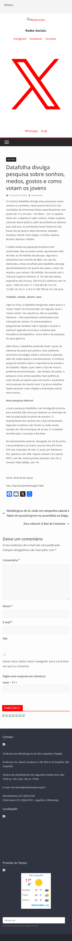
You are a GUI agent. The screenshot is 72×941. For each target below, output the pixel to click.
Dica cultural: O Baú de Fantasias (44, 523)
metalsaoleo (37, 195)
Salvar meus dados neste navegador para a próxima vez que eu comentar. (35, 663)
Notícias (11, 159)
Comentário (11, 560)
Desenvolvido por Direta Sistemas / (14, 926)
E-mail (8, 622)
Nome (8, 606)
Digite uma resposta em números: (24, 676)
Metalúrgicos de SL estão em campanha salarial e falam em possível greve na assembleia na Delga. (38, 513)
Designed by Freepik (31, 926)
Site (5, 638)
